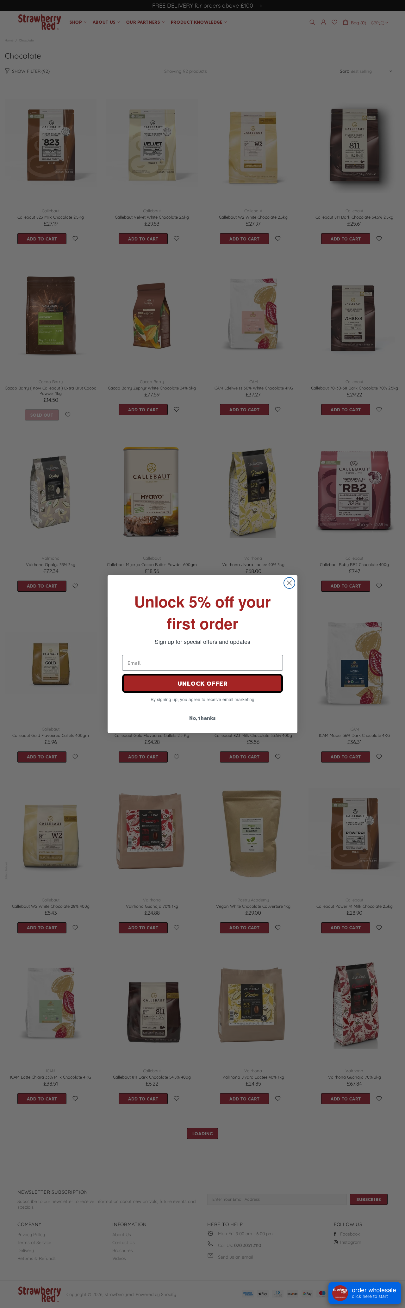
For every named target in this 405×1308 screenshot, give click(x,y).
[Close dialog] (289, 583)
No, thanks (202, 718)
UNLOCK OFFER (203, 683)
